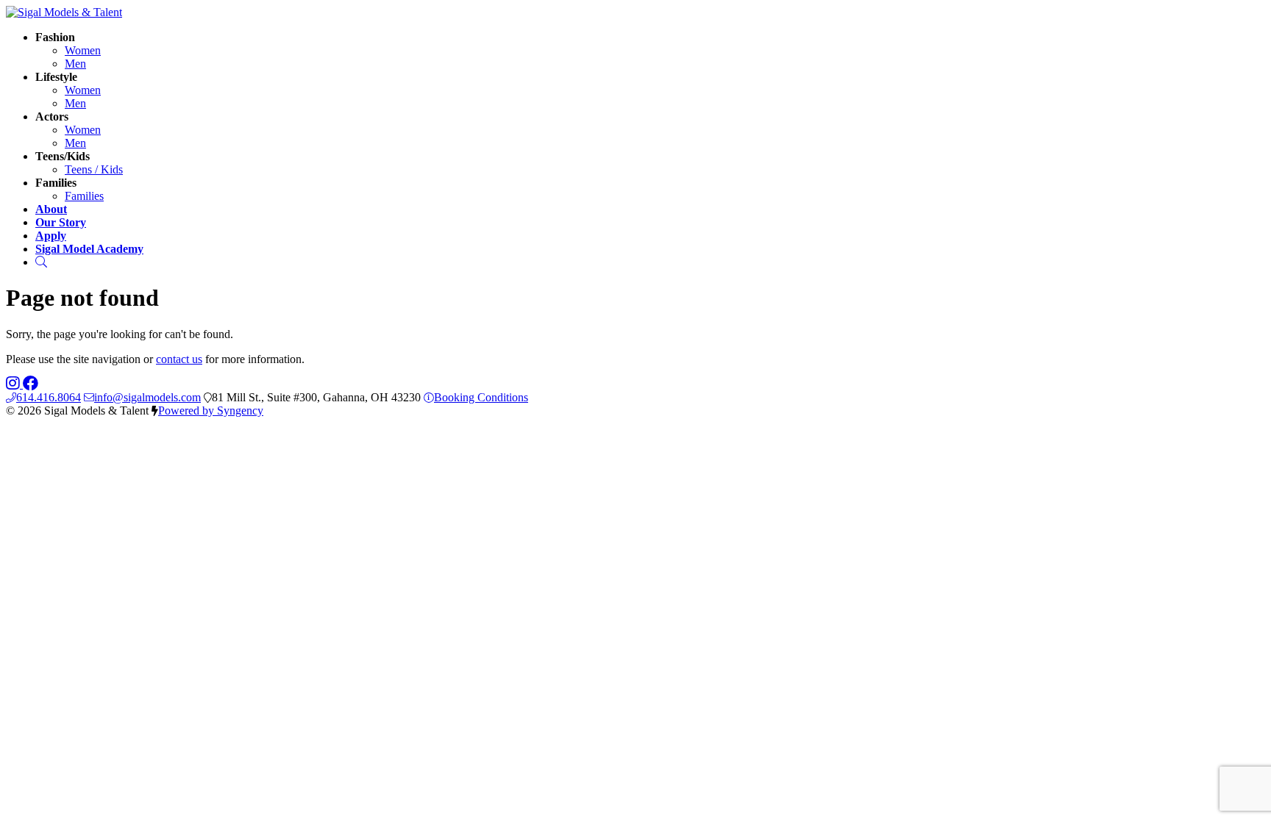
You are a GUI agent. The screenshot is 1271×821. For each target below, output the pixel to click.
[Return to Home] (64, 12)
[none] (55, 37)
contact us (179, 359)
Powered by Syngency (210, 410)
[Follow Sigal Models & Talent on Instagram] (14, 384)
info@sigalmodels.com (147, 397)
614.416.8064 (48, 397)
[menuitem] (83, 50)
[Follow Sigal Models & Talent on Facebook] (30, 384)
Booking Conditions (481, 397)
